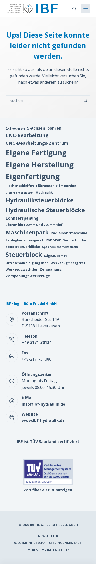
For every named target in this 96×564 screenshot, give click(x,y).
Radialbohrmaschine (69, 232)
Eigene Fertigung (36, 152)
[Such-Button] (85, 100)
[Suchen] (74, 9)
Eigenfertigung (33, 176)
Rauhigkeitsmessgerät (24, 240)
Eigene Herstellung (40, 165)
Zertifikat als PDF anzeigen (48, 489)
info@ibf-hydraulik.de (43, 404)
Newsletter (48, 536)
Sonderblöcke (74, 240)
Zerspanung (51, 269)
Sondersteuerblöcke (23, 246)
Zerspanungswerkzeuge (28, 275)
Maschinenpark (27, 232)
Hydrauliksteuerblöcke (40, 200)
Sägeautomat (55, 255)
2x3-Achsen (15, 128)
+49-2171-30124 (36, 342)
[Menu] (85, 8)
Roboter (53, 239)
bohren (54, 128)
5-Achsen (36, 128)
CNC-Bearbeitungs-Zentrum (37, 143)
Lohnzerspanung (22, 218)
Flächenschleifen (20, 186)
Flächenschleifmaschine (56, 186)
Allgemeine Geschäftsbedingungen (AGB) (48, 543)
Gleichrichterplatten (19, 192)
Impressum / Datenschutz (48, 550)
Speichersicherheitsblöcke (60, 247)
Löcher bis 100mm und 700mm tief (34, 225)
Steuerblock (24, 254)
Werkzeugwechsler (21, 269)
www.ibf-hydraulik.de (43, 420)
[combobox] (43, 100)
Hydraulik (44, 192)
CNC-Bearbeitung (27, 135)
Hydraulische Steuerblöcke (45, 210)
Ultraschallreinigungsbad (27, 263)
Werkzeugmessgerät (68, 263)
